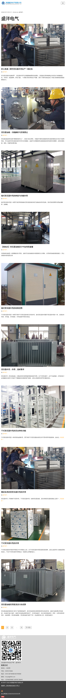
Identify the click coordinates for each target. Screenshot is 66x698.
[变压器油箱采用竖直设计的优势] (33, 580)
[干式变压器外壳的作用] (33, 524)
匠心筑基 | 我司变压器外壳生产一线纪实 (17, 69)
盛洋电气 (5, 72)
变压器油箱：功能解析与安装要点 (14, 132)
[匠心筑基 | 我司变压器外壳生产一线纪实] (33, 45)
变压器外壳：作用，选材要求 (12, 369)
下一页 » (28, 627)
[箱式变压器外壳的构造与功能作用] (33, 172)
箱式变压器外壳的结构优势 (11, 308)
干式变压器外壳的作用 (10, 543)
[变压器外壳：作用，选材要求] (33, 345)
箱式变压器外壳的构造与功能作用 (14, 195)
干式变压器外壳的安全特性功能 (13, 430)
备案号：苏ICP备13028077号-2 (10, 685)
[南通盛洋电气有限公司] (12, 3)
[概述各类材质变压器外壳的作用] (33, 468)
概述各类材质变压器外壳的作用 (13, 492)
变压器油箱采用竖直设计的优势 (13, 604)
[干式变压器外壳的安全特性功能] (33, 407)
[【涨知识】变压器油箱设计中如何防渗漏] (33, 228)
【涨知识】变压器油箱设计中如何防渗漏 (17, 247)
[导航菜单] (63, 3)
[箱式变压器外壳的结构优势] (33, 284)
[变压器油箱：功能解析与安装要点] (33, 108)
